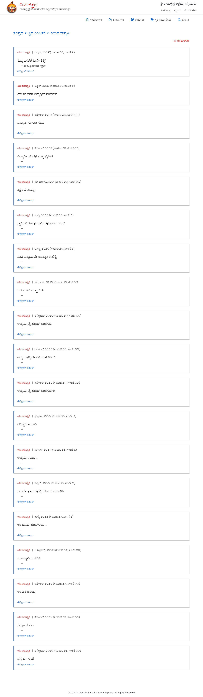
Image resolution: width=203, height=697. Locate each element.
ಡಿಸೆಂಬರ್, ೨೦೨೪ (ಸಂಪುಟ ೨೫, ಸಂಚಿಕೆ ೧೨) (57, 617)
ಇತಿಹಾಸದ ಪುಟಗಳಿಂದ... (32, 524)
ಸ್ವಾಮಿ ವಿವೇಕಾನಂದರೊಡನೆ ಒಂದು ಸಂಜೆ (41, 223)
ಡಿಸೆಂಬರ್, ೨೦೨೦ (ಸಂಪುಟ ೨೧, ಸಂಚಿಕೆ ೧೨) (57, 382)
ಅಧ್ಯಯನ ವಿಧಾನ (27, 457)
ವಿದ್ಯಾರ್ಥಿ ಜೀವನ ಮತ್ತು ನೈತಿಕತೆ (35, 156)
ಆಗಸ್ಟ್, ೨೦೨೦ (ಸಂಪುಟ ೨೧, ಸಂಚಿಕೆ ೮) (55, 248)
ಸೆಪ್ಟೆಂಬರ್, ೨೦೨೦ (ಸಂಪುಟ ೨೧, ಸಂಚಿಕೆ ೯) (56, 282)
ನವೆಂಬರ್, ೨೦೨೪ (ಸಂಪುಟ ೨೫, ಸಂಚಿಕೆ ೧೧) (57, 583)
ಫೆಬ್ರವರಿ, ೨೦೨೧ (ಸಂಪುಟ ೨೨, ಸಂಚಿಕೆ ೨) (55, 416)
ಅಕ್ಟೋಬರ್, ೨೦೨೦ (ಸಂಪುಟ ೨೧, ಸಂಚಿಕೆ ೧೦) (58, 315)
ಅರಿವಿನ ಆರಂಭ (26, 591)
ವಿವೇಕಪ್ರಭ (166, 10)
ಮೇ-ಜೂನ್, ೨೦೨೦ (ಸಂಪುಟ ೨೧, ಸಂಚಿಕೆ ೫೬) (58, 181)
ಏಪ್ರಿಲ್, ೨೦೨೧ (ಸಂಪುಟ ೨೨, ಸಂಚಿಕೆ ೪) (55, 483)
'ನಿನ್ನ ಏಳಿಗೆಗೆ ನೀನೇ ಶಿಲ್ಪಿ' (31, 60)
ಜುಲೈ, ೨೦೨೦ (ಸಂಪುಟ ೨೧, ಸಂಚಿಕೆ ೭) (54, 215)
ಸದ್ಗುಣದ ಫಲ (25, 625)
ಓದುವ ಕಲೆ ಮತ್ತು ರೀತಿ (30, 290)
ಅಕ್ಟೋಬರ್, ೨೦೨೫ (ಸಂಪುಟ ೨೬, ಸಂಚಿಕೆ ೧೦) (58, 650)
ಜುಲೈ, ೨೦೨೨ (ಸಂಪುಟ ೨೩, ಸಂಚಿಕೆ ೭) (54, 516)
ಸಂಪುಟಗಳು (190, 10)
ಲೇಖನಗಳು (118, 19)
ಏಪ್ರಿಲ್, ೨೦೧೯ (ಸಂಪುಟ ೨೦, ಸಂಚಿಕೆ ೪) (55, 52)
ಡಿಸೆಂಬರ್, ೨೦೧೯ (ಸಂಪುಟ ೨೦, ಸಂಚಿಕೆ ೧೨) (57, 148)
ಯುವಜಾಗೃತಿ (23, 52)
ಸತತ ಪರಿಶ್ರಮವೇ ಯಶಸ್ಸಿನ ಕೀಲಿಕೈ (37, 256)
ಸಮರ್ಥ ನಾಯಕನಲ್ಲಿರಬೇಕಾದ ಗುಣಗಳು (40, 491)
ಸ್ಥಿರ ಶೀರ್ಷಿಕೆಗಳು (162, 19)
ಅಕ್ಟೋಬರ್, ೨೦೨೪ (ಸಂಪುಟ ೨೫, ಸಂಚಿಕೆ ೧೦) (58, 550)
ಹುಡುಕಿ (185, 19)
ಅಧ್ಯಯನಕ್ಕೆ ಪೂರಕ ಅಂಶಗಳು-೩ (36, 390)
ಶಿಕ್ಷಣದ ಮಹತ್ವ (26, 189)
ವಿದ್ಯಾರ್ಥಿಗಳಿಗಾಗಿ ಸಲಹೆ (31, 122)
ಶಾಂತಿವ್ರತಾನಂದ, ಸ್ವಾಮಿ (35, 65)
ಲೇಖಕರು (139, 19)
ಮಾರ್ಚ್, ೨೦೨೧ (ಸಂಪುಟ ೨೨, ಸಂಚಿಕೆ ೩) (56, 449)
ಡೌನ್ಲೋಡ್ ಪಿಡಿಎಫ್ (25, 71)
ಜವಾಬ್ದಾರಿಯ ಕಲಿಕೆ (28, 558)
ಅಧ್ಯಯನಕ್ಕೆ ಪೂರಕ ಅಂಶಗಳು (34, 323)
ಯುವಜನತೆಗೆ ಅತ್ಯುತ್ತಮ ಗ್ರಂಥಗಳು (37, 94)
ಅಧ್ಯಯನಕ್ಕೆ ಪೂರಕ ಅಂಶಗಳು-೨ (36, 357)
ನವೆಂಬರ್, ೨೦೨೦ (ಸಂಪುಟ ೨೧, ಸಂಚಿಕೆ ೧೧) (57, 349)
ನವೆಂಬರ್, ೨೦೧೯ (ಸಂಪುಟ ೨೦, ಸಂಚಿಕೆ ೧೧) (57, 114)
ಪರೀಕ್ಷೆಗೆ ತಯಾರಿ (27, 424)
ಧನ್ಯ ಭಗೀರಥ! (25, 658)
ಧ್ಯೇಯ (177, 10)
